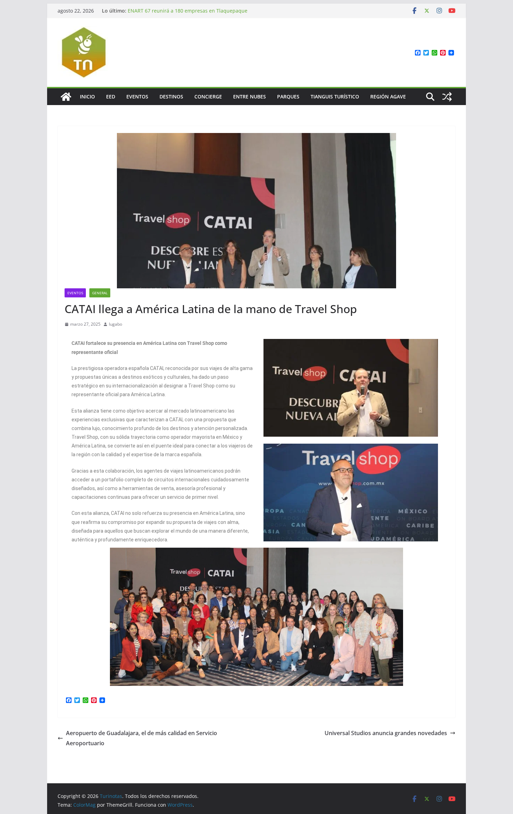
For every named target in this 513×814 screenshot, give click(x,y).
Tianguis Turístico (335, 96)
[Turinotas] (66, 96)
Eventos (137, 96)
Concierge (208, 96)
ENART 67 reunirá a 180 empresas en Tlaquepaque (187, 10)
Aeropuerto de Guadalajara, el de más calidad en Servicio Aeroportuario (141, 738)
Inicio (87, 96)
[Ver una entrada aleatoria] (447, 96)
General (99, 292)
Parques (288, 96)
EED (110, 96)
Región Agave (388, 96)
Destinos (171, 96)
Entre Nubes (249, 96)
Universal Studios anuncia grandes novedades (386, 733)
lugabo (115, 324)
